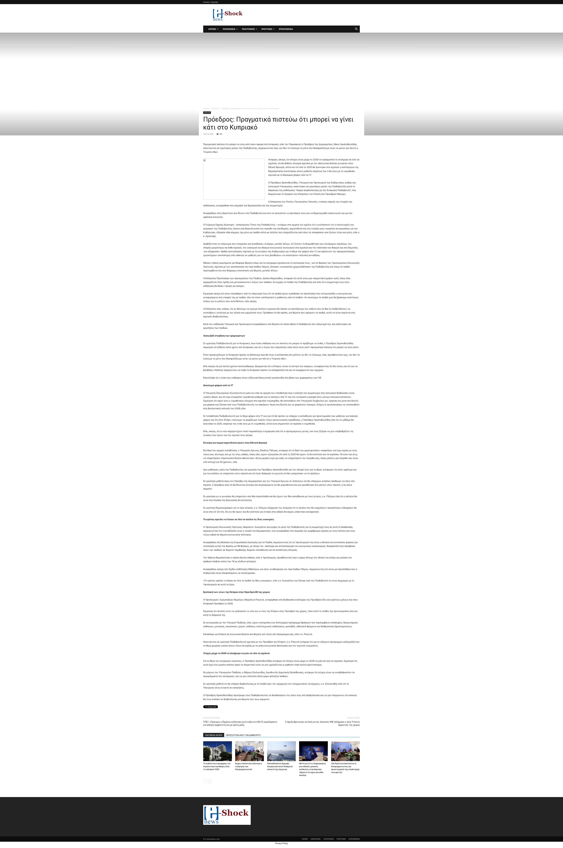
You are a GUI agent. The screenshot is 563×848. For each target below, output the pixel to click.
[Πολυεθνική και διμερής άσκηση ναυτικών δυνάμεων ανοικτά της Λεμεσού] (281, 751)
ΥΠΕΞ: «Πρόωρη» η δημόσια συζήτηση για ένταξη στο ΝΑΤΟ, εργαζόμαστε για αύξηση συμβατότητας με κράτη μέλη (240, 723)
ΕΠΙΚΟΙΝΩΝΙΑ (286, 29)
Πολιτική (215, 108)
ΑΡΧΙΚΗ (212, 29)
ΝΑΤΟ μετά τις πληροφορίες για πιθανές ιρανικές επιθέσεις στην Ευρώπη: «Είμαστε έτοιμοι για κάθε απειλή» (312, 769)
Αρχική (206, 108)
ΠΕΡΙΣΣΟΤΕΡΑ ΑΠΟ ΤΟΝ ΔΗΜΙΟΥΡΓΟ (243, 735)
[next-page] (210, 781)
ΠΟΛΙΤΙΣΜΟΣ (248, 29)
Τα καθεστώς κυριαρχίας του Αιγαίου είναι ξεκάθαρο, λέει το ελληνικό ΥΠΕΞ (216, 766)
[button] (356, 29)
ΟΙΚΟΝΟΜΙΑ (229, 29)
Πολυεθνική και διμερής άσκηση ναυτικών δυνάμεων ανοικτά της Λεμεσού (280, 766)
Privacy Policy (281, 843)
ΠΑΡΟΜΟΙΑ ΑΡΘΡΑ (213, 735)
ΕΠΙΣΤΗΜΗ (266, 29)
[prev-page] (205, 781)
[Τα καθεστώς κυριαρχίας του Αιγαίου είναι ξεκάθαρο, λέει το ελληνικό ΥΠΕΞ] (217, 751)
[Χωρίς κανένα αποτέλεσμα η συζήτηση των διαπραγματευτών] (249, 751)
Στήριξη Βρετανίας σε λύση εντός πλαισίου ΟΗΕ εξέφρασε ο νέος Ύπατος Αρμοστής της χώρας (322, 723)
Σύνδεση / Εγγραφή (210, 2)
